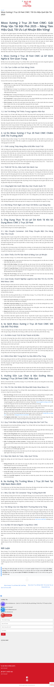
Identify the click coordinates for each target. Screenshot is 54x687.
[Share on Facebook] (27, 580)
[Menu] (2, 4)
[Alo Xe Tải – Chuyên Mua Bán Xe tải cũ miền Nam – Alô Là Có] (27, 4)
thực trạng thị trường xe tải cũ (43, 402)
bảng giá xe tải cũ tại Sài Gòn (22, 415)
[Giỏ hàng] (52, 3)
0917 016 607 (4, 668)
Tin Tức (2, 10)
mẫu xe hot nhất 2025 (40, 519)
